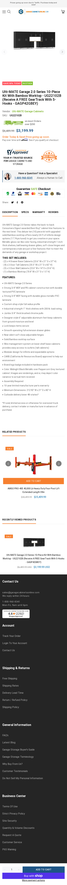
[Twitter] (12, 203)
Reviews (53, 212)
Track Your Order (11, 636)
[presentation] (4, 52)
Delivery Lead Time (13, 693)
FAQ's (5, 735)
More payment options (33, 880)
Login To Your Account (14, 643)
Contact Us (8, 650)
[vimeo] (22, 203)
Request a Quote (11, 835)
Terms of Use (10, 806)
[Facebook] (17, 203)
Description (10, 212)
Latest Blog (8, 742)
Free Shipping (9, 678)
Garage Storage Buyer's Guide (18, 749)
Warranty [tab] (38, 212)
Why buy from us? (12, 764)
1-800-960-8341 (23, 177)
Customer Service (12, 842)
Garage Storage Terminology (18, 757)
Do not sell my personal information (22, 778)
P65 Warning (9, 849)
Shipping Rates (10, 685)
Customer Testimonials (15, 771)
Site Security (9, 821)
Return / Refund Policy (14, 700)
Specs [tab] (25, 212)
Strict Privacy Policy (13, 813)
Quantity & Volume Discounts (18, 828)
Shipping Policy (10, 707)
